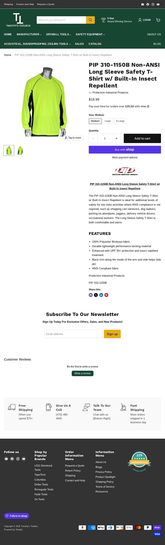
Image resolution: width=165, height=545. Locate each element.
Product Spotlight (105, 477)
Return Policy (73, 470)
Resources (102, 491)
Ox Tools (39, 499)
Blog (157, 44)
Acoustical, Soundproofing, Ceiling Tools (36, 44)
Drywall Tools (58, 34)
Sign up (112, 334)
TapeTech (40, 474)
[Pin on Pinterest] (106, 295)
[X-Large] (120, 124)
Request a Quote (45, 4)
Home (8, 34)
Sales (79, 44)
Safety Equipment (89, 34)
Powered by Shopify (13, 529)
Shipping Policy (105, 481)
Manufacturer (28, 34)
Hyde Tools (40, 494)
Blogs (99, 467)
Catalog (95, 44)
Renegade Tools (43, 489)
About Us (154, 34)
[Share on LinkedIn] (101, 295)
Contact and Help (25, 4)
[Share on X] (96, 295)
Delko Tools (41, 484)
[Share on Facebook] (91, 295)
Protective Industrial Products (110, 92)
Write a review (82, 373)
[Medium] (96, 124)
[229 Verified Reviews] (139, 473)
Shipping (8, 4)
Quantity (93, 130)
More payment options (124, 157)
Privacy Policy (104, 472)
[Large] (108, 124)
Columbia (40, 479)
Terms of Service (105, 486)
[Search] (90, 20)
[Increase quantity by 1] (116, 138)
